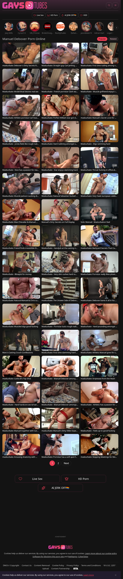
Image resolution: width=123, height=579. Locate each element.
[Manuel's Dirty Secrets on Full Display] (60, 211)
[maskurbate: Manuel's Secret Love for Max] (99, 107)
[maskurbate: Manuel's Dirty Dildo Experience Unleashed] (60, 420)
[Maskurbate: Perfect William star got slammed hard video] (60, 107)
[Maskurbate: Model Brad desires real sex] (21, 81)
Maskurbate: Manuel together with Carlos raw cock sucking (20, 431)
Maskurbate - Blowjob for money (17, 274)
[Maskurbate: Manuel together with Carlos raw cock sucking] (21, 420)
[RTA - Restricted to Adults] (76, 568)
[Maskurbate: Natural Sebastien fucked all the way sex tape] (60, 185)
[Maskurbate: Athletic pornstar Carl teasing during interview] (21, 107)
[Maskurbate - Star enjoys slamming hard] (60, 159)
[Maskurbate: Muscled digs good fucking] (21, 316)
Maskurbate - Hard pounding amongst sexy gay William (99, 326)
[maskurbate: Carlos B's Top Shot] (21, 368)
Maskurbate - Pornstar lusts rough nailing (60, 326)
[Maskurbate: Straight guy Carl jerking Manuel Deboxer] (60, 55)
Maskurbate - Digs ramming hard (95, 144)
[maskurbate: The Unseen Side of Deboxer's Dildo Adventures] (60, 289)
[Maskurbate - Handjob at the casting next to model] (60, 237)
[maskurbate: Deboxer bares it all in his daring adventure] (99, 289)
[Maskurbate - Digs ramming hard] (99, 133)
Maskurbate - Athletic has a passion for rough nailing (98, 405)
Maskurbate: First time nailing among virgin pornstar (99, 65)
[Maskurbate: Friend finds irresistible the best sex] (21, 237)
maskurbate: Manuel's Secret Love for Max (99, 118)
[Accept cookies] (115, 575)
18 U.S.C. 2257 (109, 565)
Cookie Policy (58, 565)
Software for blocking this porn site (48, 556)
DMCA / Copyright (11, 565)
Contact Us (27, 565)
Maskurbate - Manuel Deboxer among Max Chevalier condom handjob (60, 379)
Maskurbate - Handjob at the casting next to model (60, 248)
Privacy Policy (73, 565)
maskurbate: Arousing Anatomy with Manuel (20, 457)
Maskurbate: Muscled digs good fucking (20, 326)
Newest (113, 38)
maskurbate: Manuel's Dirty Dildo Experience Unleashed (59, 431)
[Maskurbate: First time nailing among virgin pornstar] (99, 55)
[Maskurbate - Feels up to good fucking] (99, 420)
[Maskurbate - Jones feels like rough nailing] (21, 133)
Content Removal (42, 565)
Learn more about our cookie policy (101, 553)
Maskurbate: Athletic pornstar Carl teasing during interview (20, 118)
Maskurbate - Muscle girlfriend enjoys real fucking (98, 91)
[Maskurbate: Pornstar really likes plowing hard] (99, 263)
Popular (102, 38)
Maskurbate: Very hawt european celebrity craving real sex (99, 196)
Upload (45, 568)
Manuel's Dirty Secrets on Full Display (58, 222)
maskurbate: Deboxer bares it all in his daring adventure (98, 300)
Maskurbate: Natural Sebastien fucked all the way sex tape (60, 196)
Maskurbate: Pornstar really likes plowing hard (98, 274)
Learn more (88, 575)
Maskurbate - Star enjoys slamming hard (60, 170)
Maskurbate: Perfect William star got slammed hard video (59, 118)
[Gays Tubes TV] (60, 547)
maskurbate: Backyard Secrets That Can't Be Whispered (99, 248)
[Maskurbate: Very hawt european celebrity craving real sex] (99, 185)
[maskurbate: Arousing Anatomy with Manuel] (21, 446)
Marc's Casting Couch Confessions (17, 352)
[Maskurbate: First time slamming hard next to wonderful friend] (60, 342)
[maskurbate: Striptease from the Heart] (99, 368)
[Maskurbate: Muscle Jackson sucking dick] (21, 185)
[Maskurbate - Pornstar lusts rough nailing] (60, 316)
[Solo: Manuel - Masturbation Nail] (99, 211)
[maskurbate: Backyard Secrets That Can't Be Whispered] (99, 237)
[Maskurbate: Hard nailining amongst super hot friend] (60, 133)
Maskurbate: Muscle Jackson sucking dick (20, 196)
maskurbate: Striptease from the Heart (98, 379)
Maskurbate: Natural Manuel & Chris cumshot (19, 300)
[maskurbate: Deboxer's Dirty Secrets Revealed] (21, 55)
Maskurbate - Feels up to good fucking (98, 431)
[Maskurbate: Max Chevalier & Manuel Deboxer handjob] (21, 211)
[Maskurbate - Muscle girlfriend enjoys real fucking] (99, 81)
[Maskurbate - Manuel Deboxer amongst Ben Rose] (60, 394)
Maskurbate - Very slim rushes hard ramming (59, 274)
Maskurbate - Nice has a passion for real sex (20, 170)
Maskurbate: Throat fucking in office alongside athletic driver (98, 170)
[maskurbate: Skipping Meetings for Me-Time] (99, 446)
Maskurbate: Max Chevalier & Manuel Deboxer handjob (20, 222)
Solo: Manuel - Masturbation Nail (95, 222)
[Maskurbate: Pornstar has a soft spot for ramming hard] (60, 446)
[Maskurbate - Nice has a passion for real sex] (21, 159)
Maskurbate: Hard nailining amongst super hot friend (60, 144)
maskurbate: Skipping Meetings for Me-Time (99, 457)
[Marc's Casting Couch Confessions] (21, 342)
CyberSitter (83, 556)
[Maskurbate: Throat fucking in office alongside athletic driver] (99, 159)
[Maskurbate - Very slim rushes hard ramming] (60, 263)
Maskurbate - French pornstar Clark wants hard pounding (59, 91)
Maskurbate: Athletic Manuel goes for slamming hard (99, 352)
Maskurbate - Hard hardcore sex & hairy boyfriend (20, 405)
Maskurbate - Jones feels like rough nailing (20, 144)
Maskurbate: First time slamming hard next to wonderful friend (59, 352)
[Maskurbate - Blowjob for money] (21, 263)
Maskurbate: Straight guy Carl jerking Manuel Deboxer (59, 65)
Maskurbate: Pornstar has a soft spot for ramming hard (60, 457)
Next (66, 463)
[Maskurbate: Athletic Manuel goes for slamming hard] (99, 342)
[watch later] (6, 46)
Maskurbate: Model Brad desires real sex (20, 91)
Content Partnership (60, 568)
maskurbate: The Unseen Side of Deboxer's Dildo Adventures (60, 300)
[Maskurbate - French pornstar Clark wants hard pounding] (60, 81)
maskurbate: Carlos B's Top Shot (16, 379)
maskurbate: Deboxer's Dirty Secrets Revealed (20, 65)
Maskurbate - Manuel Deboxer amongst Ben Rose (59, 405)
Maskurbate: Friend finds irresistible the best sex (20, 248)
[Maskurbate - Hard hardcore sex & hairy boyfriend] (21, 394)
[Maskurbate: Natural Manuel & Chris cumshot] (21, 289)
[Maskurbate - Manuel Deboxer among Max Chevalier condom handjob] (60, 368)
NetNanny (72, 556)
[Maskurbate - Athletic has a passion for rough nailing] (99, 394)
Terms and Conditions (91, 565)
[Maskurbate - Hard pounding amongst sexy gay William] (99, 316)
